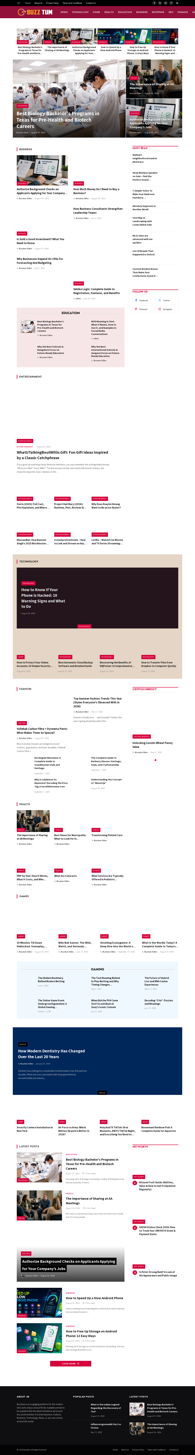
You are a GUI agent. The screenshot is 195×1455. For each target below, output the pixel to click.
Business (142, 12)
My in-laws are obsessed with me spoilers (142, 239)
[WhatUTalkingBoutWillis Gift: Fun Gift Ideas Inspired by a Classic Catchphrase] (70, 413)
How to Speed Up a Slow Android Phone (111, 49)
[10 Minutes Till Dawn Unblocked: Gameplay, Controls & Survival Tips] (35, 920)
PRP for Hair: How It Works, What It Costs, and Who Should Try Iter (32, 877)
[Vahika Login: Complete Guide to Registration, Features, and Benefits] (99, 270)
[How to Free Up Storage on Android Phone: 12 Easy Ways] (137, 36)
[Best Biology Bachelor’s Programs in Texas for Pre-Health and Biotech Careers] (30, 36)
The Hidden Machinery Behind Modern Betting (51, 979)
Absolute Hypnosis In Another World (144, 207)
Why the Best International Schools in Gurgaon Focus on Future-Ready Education (105, 351)
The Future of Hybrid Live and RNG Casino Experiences (157, 981)
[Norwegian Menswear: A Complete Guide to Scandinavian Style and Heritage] (24, 763)
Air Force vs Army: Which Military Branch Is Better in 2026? (73, 1131)
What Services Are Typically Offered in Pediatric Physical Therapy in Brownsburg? (108, 877)
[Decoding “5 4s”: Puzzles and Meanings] (135, 1005)
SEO (171, 12)
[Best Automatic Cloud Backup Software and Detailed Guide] (76, 647)
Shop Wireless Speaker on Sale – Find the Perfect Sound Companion (145, 176)
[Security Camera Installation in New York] (35, 1112)
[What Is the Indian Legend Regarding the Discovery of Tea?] (80, 1409)
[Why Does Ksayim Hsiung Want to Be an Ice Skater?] (108, 490)
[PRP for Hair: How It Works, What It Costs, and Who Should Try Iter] (33, 862)
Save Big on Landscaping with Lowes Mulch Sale (142, 221)
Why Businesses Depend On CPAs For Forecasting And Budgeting (40, 261)
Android (103, 42)
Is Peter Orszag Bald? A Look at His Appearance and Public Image (158, 1273)
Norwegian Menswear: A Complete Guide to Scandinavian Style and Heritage (47, 763)
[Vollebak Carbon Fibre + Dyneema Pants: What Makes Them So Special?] (42, 710)
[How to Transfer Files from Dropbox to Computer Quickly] (159, 647)
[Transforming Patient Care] (108, 821)
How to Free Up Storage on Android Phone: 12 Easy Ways (138, 50)
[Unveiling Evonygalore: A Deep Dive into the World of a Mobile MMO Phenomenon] (118, 920)
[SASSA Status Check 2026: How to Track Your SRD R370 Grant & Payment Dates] (155, 1210)
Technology (80, 12)
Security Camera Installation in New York (35, 1129)
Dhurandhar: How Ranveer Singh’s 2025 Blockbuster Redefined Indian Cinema (31, 541)
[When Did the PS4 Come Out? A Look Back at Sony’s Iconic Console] (82, 1005)
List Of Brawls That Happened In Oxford (143, 252)
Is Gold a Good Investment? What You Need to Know (40, 241)
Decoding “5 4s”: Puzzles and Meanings (159, 1002)
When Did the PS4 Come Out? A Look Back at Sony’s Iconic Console (104, 1004)
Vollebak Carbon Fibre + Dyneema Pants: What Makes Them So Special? (42, 730)
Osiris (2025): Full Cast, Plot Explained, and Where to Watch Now (32, 505)
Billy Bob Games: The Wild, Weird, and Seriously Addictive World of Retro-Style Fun (74, 944)
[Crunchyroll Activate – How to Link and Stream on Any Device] (70, 526)
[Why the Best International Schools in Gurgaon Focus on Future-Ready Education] (81, 351)
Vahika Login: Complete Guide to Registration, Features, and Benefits (96, 291)
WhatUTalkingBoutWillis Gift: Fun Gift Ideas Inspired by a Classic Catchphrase (62, 455)
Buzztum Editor (22, 132)
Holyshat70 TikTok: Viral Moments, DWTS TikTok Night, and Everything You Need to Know (117, 1131)
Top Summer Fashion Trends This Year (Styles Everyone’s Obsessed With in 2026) (97, 702)
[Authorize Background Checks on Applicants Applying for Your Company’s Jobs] (84, 36)
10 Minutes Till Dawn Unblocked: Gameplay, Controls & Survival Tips (31, 944)
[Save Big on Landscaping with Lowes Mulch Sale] (168, 222)
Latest (20, 657)
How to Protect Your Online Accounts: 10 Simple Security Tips (33, 664)
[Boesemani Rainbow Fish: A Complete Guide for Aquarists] (159, 1112)
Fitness (96, 870)
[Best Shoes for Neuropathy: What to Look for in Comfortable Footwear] (70, 821)
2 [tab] (155, 760)
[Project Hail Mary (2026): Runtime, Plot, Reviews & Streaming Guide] (70, 490)
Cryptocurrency (142, 736)
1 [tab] (153, 760)
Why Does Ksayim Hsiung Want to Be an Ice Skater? (106, 505)
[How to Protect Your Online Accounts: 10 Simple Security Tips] (35, 647)
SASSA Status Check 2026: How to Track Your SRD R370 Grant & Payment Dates (157, 1231)
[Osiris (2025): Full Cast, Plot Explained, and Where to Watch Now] (33, 490)
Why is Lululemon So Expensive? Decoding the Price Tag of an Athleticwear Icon (51, 783)
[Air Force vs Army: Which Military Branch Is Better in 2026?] (76, 1112)
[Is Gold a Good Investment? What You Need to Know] (42, 220)
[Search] (177, 3)
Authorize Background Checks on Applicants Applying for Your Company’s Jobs (84, 50)
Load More (69, 1363)
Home (27, 3)
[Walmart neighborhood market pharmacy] (168, 159)
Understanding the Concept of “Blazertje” (106, 781)
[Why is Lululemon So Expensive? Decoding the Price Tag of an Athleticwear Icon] (24, 785)
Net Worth (139, 1177)
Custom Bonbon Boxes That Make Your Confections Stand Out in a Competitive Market (145, 272)
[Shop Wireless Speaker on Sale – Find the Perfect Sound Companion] (168, 177)
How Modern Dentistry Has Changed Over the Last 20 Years (51, 1053)
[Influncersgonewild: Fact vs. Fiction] (80, 1428)
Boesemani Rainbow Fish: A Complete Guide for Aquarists (158, 1129)
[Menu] (18, 3)
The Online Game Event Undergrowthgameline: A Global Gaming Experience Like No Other (52, 1004)
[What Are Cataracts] (70, 862)
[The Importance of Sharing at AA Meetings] (57, 36)
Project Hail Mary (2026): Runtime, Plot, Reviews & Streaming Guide (69, 505)
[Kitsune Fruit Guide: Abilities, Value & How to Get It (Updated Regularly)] (155, 1165)
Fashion (22, 723)
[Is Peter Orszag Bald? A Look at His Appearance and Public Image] (155, 1255)
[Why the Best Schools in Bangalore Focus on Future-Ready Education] (28, 351)
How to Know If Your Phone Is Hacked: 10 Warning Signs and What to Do (164, 50)
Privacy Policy (52, 3)
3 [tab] (158, 760)
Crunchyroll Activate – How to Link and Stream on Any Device (70, 541)
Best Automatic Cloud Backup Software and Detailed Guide (75, 664)
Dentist (102, 1093)
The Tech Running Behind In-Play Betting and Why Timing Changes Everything (105, 981)
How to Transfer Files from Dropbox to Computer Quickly (158, 664)
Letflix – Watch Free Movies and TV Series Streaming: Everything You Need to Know (107, 541)
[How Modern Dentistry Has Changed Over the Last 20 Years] (140, 1061)
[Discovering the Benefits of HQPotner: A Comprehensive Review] (118, 647)
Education (125, 12)
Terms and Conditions (72, 3)
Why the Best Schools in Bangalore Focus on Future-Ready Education (50, 350)
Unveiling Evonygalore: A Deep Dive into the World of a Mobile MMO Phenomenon (118, 944)
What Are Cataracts (65, 876)
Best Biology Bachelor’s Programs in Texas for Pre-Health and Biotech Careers (30, 50)
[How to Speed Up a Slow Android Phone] (111, 36)
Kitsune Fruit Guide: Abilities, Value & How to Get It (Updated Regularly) (157, 1186)
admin (78, 298)
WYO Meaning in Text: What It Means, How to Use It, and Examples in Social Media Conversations (103, 328)
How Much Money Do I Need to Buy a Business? (96, 191)
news (64, 12)
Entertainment (25, 441)
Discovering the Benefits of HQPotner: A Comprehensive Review (116, 664)
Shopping (158, 12)
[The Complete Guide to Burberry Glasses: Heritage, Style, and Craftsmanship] (80, 763)
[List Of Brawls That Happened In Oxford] (168, 255)
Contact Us (91, 3)
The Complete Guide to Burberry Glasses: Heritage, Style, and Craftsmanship (106, 761)
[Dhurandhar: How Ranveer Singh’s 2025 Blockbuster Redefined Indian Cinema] (33, 526)
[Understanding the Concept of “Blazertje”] (80, 785)
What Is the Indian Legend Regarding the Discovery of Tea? (106, 1408)
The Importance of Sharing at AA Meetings (57, 49)
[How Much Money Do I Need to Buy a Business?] (99, 170)
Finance (183, 12)
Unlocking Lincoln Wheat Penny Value (153, 745)
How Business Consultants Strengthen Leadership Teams (98, 210)
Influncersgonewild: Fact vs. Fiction (106, 1426)
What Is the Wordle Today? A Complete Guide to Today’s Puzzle (159, 944)
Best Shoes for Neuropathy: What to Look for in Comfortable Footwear (70, 837)
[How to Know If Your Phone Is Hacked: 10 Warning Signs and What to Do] (164, 36)
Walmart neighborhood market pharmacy (145, 158)
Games (21, 936)
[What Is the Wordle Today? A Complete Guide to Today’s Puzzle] (160, 920)
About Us (38, 3)
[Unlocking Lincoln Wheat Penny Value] (155, 716)
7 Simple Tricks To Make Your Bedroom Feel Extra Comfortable (144, 194)
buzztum (27, 1449)
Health (109, 12)
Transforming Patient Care (107, 835)
